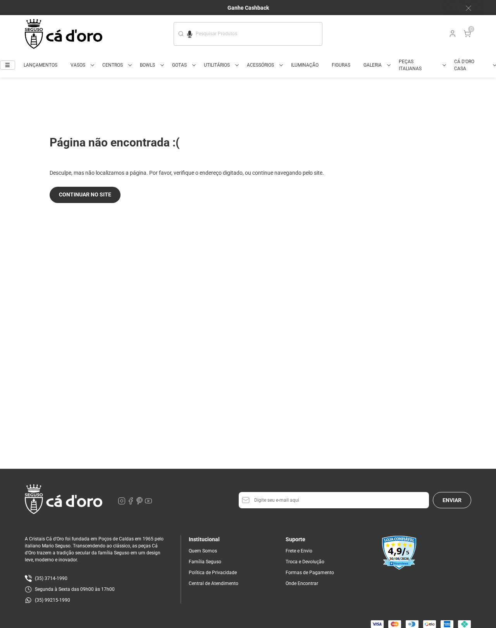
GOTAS (179, 65)
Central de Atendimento (213, 583)
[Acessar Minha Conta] (452, 35)
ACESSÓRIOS (260, 65)
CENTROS (112, 65)
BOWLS (147, 65)
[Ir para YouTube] (148, 503)
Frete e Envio (299, 551)
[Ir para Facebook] (131, 503)
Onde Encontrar (302, 583)
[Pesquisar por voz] (190, 33)
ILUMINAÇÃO (305, 65)
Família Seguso (205, 561)
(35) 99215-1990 (52, 600)
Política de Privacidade (213, 572)
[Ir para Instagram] (122, 503)
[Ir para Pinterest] (140, 503)
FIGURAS (341, 65)
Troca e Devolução (305, 561)
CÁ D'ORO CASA (464, 65)
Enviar (452, 500)
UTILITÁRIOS (217, 65)
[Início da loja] (63, 34)
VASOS (78, 65)
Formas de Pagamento (310, 572)
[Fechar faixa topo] (464, 8)
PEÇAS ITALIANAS (410, 65)
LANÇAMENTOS (40, 65)
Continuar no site (85, 194)
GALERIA (372, 65)
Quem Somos (203, 551)
